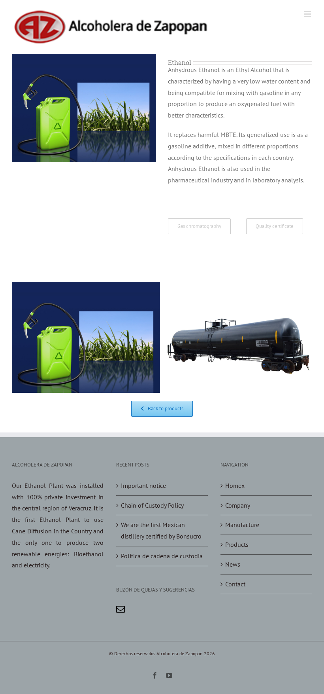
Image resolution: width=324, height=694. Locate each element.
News (232, 564)
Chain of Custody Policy (152, 505)
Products (237, 544)
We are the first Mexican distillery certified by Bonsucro (161, 530)
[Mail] (120, 609)
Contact (235, 584)
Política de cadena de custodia (162, 556)
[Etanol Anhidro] (238, 287)
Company (237, 505)
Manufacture (242, 525)
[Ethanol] (86, 287)
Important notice (143, 485)
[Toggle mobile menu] (308, 14)
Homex (235, 485)
